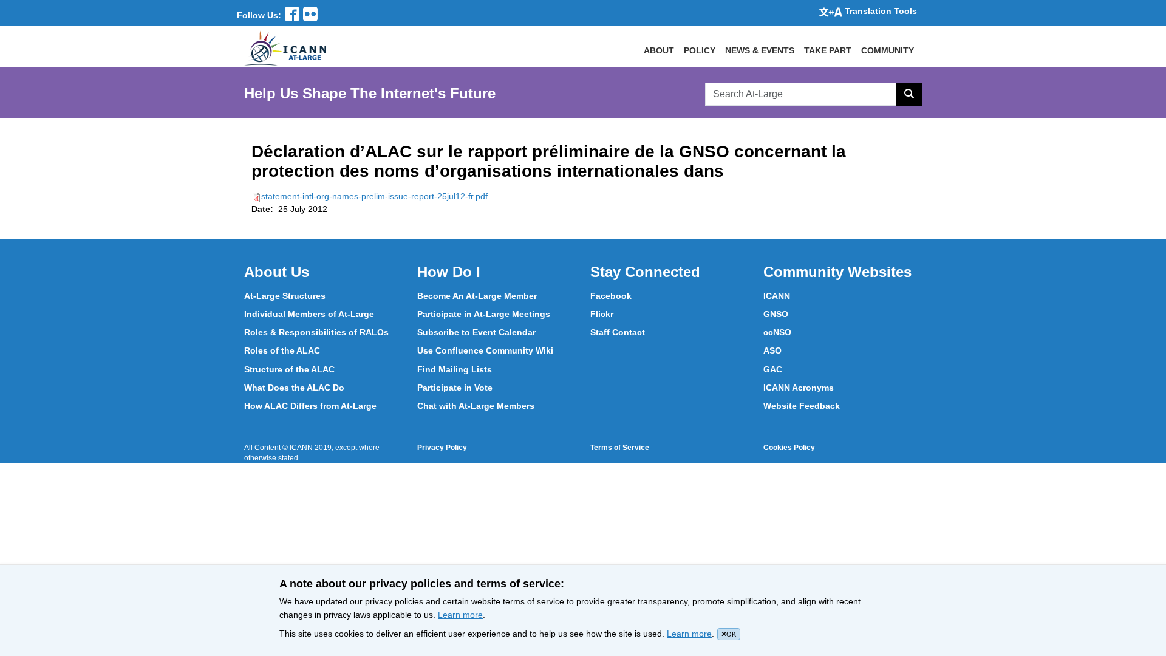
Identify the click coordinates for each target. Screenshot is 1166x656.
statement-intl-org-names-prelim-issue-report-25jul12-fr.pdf (374, 196)
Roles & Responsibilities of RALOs (316, 332)
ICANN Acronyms (798, 387)
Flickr (601, 314)
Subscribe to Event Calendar (476, 332)
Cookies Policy (789, 447)
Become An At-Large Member (477, 296)
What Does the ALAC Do (294, 387)
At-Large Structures (285, 296)
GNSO (775, 314)
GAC (772, 369)
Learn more (460, 615)
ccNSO (777, 332)
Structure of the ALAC (289, 369)
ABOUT (659, 50)
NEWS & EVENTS (759, 50)
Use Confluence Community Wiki (485, 350)
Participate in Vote (455, 387)
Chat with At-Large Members (475, 406)
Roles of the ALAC (282, 350)
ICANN (776, 296)
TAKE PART (827, 50)
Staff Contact (617, 332)
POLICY (699, 50)
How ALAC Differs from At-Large (310, 406)
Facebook (611, 296)
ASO (772, 350)
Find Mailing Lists (454, 369)
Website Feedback (801, 406)
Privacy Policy (442, 447)
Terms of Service (619, 447)
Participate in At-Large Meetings (483, 314)
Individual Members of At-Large (309, 314)
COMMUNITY (887, 50)
